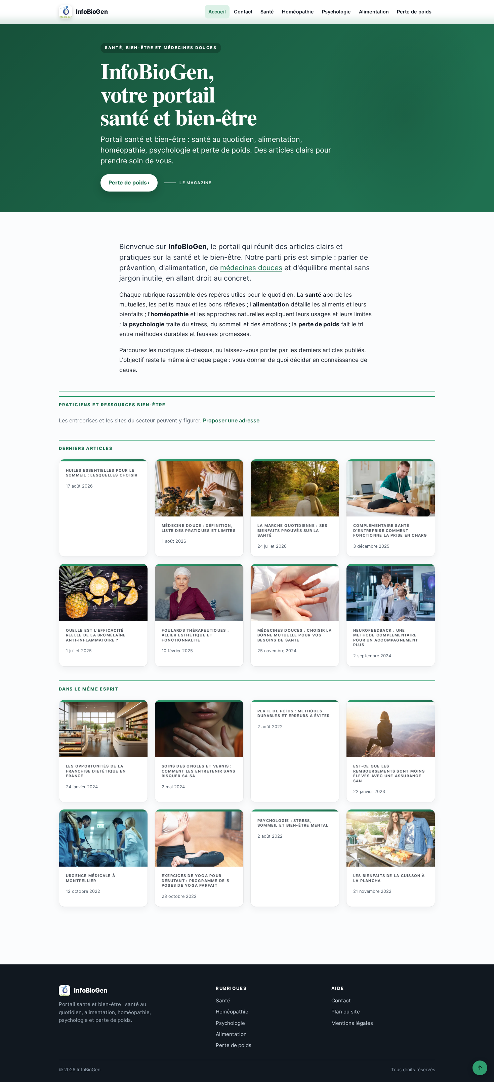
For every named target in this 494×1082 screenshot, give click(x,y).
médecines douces (251, 267)
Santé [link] (223, 1000)
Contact (243, 11)
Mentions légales (352, 1023)
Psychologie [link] (230, 1023)
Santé (267, 11)
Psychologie (336, 11)
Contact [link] (341, 1000)
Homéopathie (298, 11)
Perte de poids (414, 11)
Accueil (217, 11)
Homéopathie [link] (232, 1011)
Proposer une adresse (231, 420)
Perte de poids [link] (233, 1045)
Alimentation (374, 11)
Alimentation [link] (231, 1034)
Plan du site (345, 1011)
